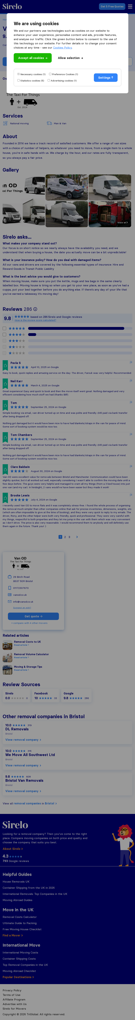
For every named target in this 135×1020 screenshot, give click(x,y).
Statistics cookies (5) (32, 80)
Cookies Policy (62, 47)
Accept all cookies (31, 58)
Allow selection (69, 58)
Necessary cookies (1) (33, 74)
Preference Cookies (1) (65, 74)
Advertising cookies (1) (64, 80)
